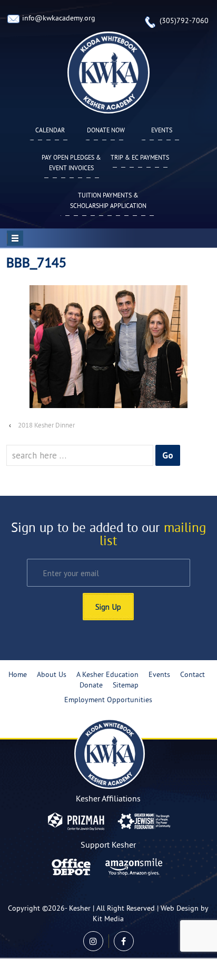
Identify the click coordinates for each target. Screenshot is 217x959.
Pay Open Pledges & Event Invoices (71, 163)
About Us (51, 675)
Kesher (80, 908)
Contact (192, 675)
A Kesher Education (107, 675)
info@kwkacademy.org (58, 18)
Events (161, 131)
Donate (91, 685)
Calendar (50, 131)
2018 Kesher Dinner (46, 426)
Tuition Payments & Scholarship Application (108, 201)
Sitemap (126, 685)
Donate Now (106, 131)
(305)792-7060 (184, 21)
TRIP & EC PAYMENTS (140, 158)
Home (17, 675)
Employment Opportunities (108, 700)
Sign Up (108, 606)
